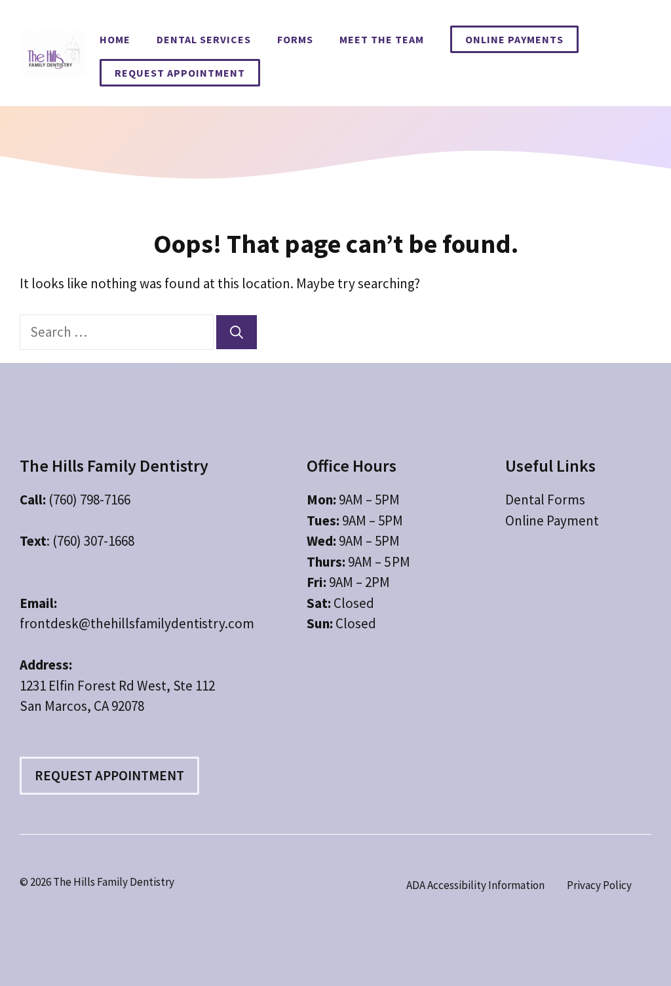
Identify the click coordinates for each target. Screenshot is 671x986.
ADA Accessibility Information (475, 885)
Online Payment (552, 520)
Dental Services (204, 39)
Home (115, 39)
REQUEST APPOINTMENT (180, 72)
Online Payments (514, 39)
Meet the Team (381, 39)
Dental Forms (545, 499)
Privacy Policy (599, 885)
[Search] (236, 332)
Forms (295, 39)
